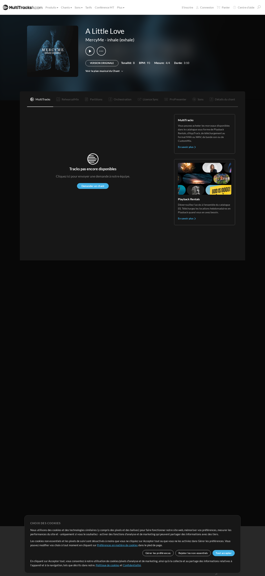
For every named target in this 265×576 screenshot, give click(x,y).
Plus (119, 7)
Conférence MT (104, 7)
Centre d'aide (246, 7)
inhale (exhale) (120, 39)
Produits (50, 7)
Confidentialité (132, 565)
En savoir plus (186, 146)
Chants (65, 7)
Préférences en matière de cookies (117, 545)
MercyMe (94, 39)
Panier (226, 7)
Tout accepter (224, 553)
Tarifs (88, 7)
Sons (78, 7)
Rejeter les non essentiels (193, 553)
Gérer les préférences (158, 553)
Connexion (207, 7)
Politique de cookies (107, 565)
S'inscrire (187, 7)
